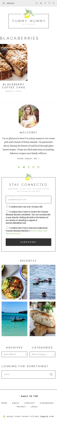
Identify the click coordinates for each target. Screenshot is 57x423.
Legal (34, 407)
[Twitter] (41, 3)
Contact (29, 403)
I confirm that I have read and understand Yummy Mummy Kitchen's (26, 231)
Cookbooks (47, 403)
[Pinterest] (49, 3)
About (16, 403)
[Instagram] (53, 3)
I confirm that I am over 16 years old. (26, 207)
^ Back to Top (28, 396)
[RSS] (36, 3)
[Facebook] (45, 3)
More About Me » (28, 159)
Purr (51, 417)
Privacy (21, 407)
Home (4, 403)
